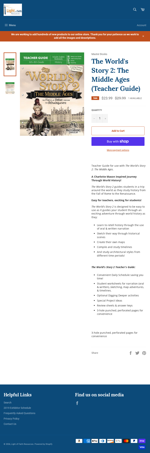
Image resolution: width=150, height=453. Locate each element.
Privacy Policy (11, 418)
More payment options (118, 150)
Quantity (96, 110)
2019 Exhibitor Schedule (17, 407)
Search (8, 402)
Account (141, 25)
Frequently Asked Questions (19, 413)
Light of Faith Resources (22, 444)
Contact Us (10, 423)
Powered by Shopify (43, 444)
